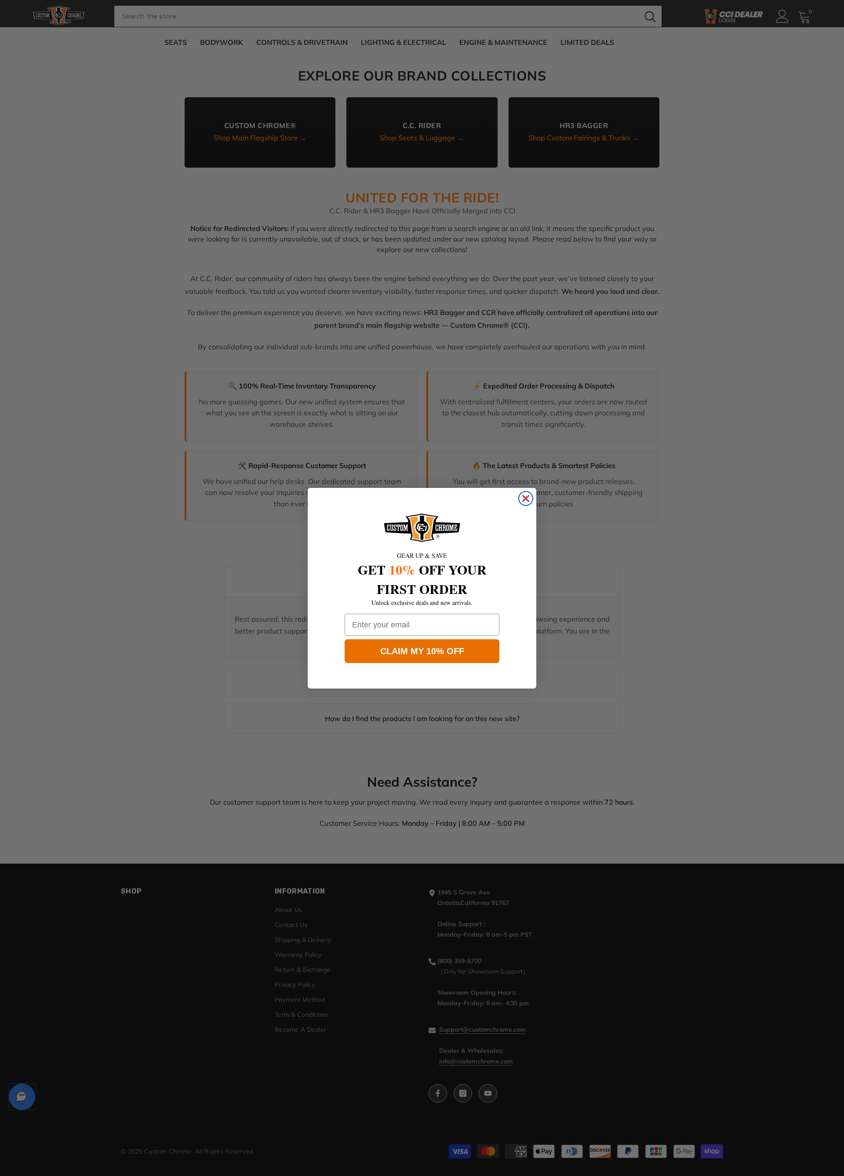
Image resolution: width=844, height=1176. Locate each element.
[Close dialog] (526, 498)
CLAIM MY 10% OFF (422, 651)
